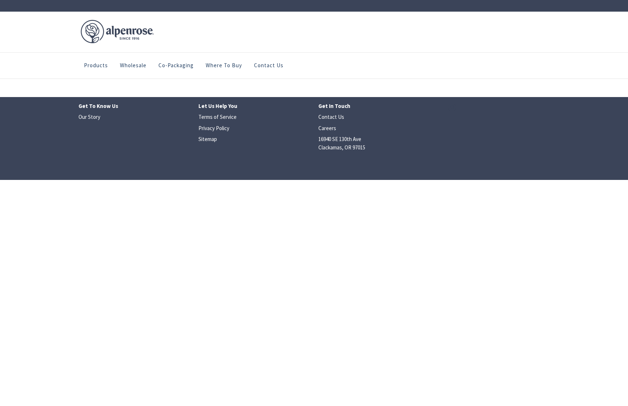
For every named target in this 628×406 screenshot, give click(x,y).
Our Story (89, 116)
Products (96, 65)
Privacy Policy (213, 128)
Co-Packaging (176, 65)
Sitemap (207, 139)
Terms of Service (217, 116)
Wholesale (133, 65)
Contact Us (268, 65)
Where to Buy (224, 65)
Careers (327, 128)
